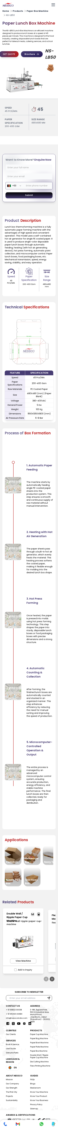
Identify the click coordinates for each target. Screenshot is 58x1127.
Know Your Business (39, 1100)
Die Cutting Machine (39, 1061)
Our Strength (11, 1088)
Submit (29, 195)
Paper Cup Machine (39, 1034)
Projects (9, 1096)
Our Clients (11, 1034)
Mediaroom (35, 1088)
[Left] (46, 979)
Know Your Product (38, 1096)
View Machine (23, 960)
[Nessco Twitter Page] (13, 1023)
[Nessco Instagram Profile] (24, 1023)
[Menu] (53, 4)
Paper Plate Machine (39, 1046)
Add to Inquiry (25, 969)
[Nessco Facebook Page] (8, 1023)
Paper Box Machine (38, 1051)
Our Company (12, 1083)
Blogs (32, 1083)
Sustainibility (12, 1100)
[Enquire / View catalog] (53, 1124)
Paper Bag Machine (39, 1038)
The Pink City (11, 1092)
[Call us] (5, 1124)
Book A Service (12, 1044)
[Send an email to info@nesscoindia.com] (18, 1124)
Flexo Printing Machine (40, 1066)
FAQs (32, 1079)
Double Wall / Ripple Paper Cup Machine (39, 1056)
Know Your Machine (39, 1092)
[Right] (52, 979)
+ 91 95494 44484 (14, 1014)
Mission (9, 1079)
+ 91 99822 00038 (14, 1009)
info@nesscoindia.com (16, 1018)
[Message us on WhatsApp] (41, 1124)
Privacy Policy (36, 1104)
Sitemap (34, 1108)
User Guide (11, 1048)
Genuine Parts (12, 1052)
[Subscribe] (48, 998)
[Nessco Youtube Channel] (19, 1023)
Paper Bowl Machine (39, 1042)
